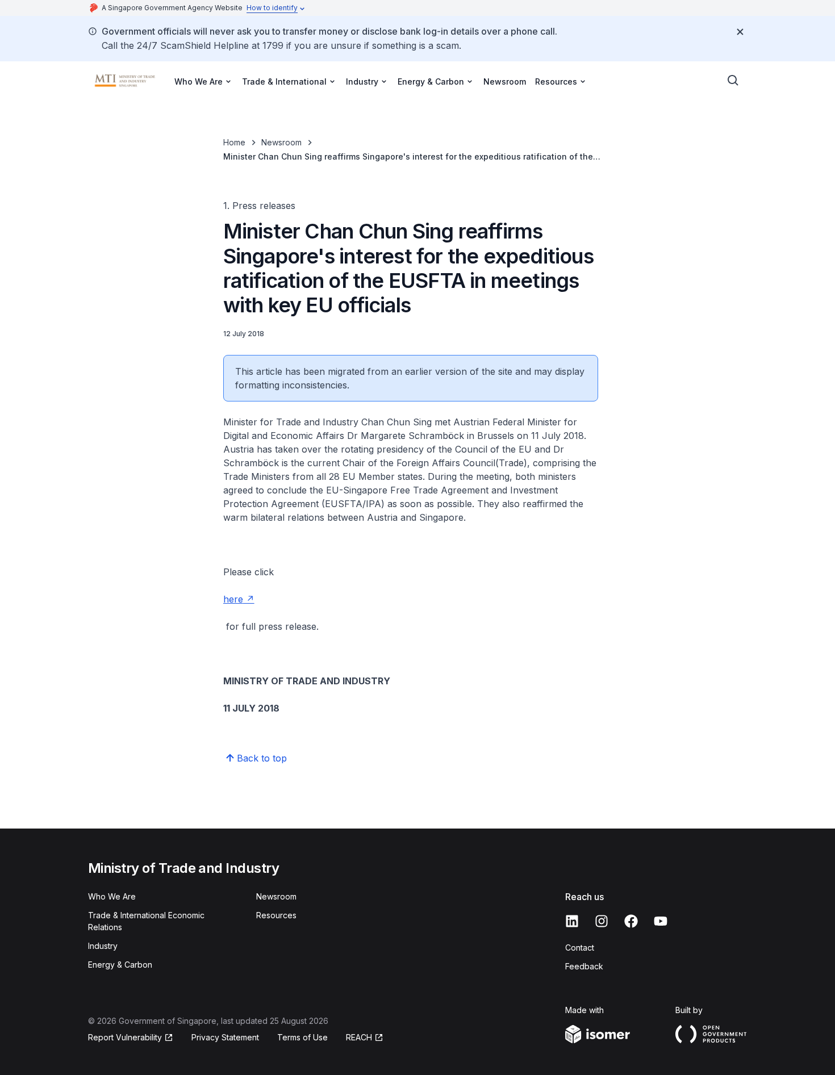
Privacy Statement (225, 1037)
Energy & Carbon (120, 964)
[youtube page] (660, 921)
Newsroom (504, 81)
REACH (359, 1037)
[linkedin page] (572, 921)
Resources (276, 915)
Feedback (584, 966)
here (233, 599)
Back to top (262, 758)
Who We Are (112, 896)
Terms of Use (302, 1037)
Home (234, 142)
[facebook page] (631, 921)
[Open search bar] (733, 80)
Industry (103, 946)
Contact (579, 947)
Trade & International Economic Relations (146, 921)
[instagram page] (601, 921)
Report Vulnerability (125, 1037)
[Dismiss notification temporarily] (740, 31)
